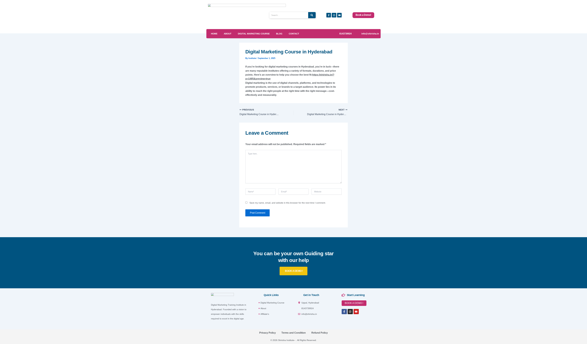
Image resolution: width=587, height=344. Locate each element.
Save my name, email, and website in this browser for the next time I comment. (287, 203)
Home (214, 33)
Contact (294, 33)
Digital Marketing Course (254, 33)
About (227, 33)
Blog (279, 33)
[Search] (312, 15)
